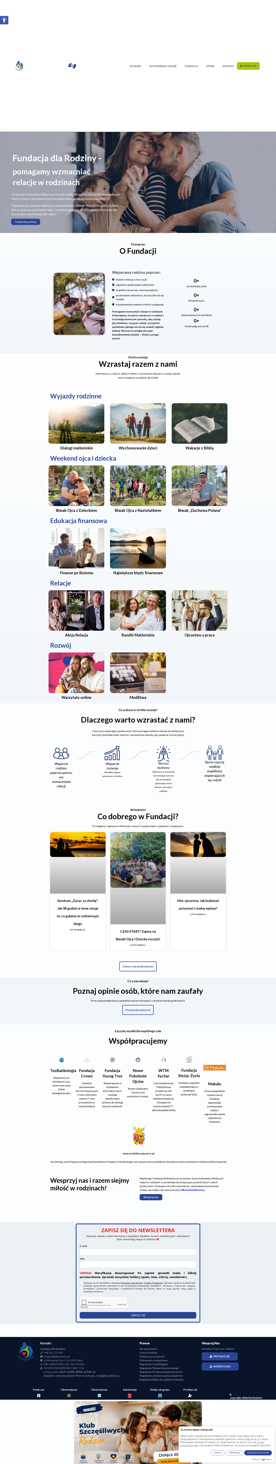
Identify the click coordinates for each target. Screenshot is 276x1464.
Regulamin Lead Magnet (131, 1329)
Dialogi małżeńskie (76, 448)
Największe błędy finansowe (138, 572)
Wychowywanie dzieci (138, 448)
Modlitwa (138, 697)
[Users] (160, 1442)
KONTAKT (228, 66)
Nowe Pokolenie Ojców (138, 1122)
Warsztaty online (76, 697)
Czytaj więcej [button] (150, 1038)
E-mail (83, 1292)
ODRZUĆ (218, 1452)
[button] (4, 20)
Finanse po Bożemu (76, 572)
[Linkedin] (99, 1442)
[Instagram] (69, 1442)
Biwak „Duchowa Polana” (199, 510)
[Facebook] (38, 1442)
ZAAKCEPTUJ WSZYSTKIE (258, 1452)
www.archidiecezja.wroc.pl (138, 1199)
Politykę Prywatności (153, 1329)
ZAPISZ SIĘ (138, 1361)
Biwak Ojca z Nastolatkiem (138, 510)
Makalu (214, 1130)
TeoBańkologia (63, 1116)
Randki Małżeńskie (138, 635)
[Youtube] (129, 1442)
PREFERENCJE (234, 1452)
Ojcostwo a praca (200, 635)
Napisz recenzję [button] (72, 1031)
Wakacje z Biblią (199, 448)
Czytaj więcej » (78, 929)
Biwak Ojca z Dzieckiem (76, 510)
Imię (82, 1304)
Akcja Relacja (76, 635)
